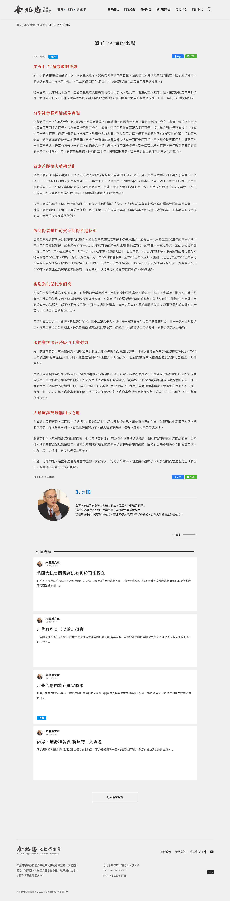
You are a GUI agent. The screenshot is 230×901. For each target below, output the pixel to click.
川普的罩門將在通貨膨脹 (60, 685)
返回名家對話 (115, 797)
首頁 (19, 25)
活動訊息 (181, 9)
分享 (179, 56)
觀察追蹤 (113, 9)
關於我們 (197, 9)
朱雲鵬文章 (53, 562)
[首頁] (33, 8)
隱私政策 (195, 851)
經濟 (53, 56)
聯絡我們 (180, 851)
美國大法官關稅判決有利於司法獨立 (71, 573)
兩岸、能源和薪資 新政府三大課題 (69, 741)
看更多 (177, 534)
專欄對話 (146, 9)
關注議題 (129, 9)
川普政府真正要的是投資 (60, 629)
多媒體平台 (163, 9)
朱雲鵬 (41, 25)
